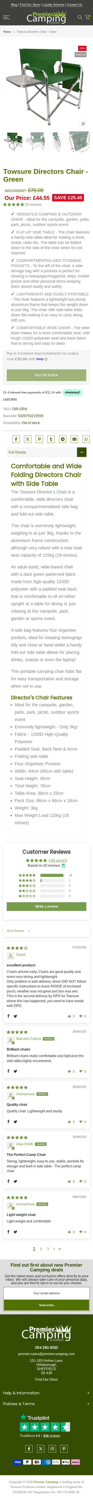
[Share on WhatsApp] (86, 439)
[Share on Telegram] (62, 439)
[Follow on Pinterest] (64, 1448)
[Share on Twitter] (27, 439)
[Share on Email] (74, 439)
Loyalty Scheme (53, 4)
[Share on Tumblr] (51, 439)
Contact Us (74, 4)
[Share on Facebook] (16, 439)
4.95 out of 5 (57, 860)
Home (7, 31)
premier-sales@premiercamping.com (46, 1354)
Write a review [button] (46, 906)
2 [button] (41, 1249)
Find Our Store (30, 4)
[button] (14, 204)
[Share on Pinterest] (39, 439)
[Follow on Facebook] (29, 1448)
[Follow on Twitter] (40, 1448)
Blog (14, 4)
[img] (17, 948)
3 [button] (48, 1249)
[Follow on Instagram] (52, 1448)
